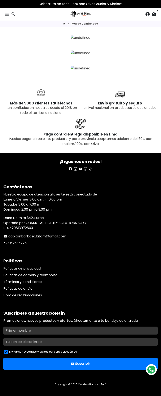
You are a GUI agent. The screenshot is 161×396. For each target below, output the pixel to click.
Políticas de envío (17, 288)
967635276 (15, 243)
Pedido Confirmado (84, 23)
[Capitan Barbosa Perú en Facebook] (70, 169)
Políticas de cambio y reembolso (30, 275)
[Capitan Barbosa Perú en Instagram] (75, 169)
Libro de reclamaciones (22, 295)
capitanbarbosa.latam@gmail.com (35, 236)
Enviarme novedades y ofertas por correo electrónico (43, 351)
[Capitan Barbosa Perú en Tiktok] (90, 169)
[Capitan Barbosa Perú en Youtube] (80, 169)
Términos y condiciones (22, 281)
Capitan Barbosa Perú (92, 384)
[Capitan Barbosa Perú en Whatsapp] (85, 169)
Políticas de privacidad (22, 268)
